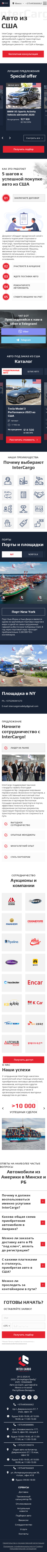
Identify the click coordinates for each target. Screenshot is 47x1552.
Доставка (23, 1492)
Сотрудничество (23, 1524)
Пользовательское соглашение (23, 1549)
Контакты (23, 1533)
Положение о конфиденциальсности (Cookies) (23, 1546)
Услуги (23, 1529)
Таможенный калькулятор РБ (23, 1498)
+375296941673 (14, 700)
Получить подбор (23, 1334)
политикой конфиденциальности (14, 1343)
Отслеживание (23, 1503)
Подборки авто (23, 1515)
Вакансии (23, 1520)
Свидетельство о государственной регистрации (23, 1543)
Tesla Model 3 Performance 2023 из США (21, 412)
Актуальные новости (23, 1509)
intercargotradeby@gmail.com (23, 706)
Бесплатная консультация (23, 53)
